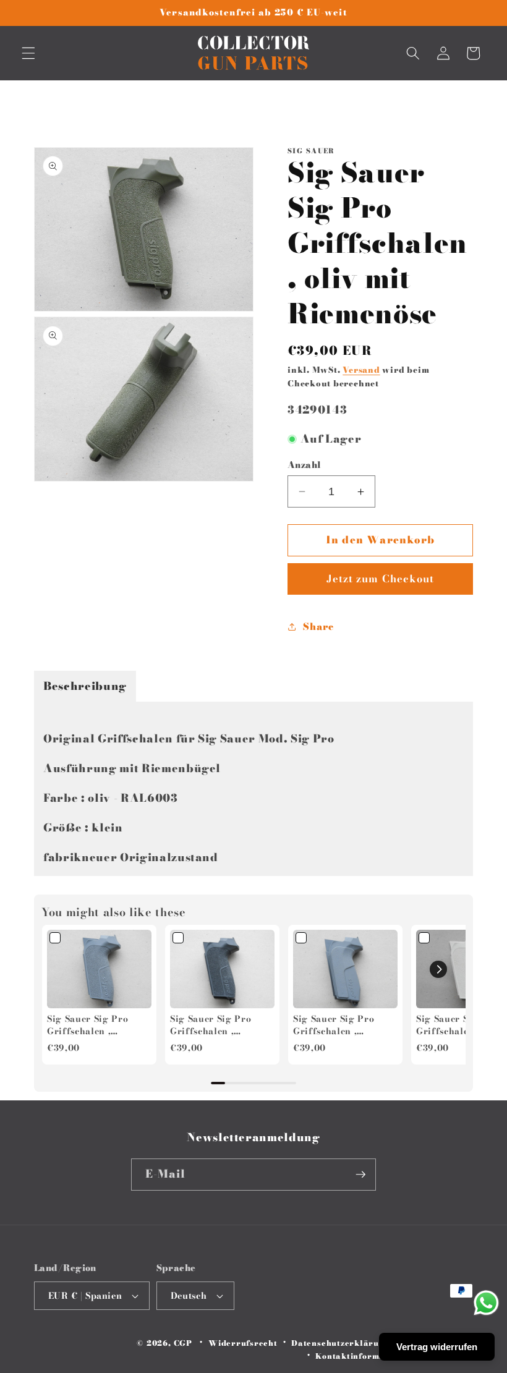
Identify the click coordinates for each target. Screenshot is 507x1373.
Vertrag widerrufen (436, 1346)
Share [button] (318, 626)
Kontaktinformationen (363, 1356)
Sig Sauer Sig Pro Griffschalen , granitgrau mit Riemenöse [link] (210, 1025)
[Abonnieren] (360, 1174)
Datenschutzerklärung (340, 1343)
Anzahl (305, 465)
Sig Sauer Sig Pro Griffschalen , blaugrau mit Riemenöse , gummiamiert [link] (333, 1025)
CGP (183, 1343)
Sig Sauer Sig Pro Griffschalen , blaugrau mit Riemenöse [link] (87, 1025)
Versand (361, 369)
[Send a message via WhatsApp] (486, 1302)
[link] (99, 969)
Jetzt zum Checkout (380, 579)
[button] (28, 53)
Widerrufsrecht (243, 1343)
